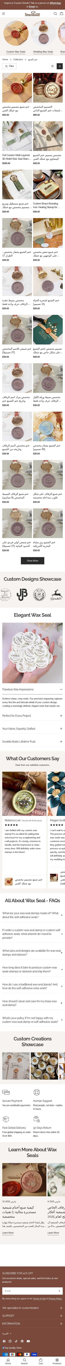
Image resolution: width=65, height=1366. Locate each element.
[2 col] (60, 66)
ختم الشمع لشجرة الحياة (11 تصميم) (46, 302)
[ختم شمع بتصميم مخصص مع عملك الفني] (17, 88)
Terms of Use (39, 1298)
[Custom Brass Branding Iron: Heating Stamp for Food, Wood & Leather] (48, 184)
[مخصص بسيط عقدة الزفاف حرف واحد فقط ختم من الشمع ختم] (17, 281)
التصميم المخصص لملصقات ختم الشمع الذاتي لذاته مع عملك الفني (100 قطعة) (47, 109)
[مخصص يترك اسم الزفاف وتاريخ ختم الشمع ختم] (17, 378)
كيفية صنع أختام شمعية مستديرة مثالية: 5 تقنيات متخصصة (19, 1212)
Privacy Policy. (55, 1298)
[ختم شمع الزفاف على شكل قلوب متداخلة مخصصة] (48, 475)
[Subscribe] (59, 1291)
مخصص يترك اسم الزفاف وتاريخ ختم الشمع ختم (16, 399)
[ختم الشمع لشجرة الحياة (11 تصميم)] (48, 281)
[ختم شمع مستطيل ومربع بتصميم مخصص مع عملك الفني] (17, 184)
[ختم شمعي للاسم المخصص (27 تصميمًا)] (17, 329)
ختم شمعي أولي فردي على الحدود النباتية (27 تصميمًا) (16, 544)
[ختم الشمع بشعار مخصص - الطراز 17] (17, 233)
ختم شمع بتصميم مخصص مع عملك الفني (15, 108)
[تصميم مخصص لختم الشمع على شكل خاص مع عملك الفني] (48, 329)
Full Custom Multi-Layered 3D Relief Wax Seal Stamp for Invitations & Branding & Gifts (16, 157)
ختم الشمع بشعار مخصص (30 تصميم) (46, 447)
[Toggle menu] (3, 14)
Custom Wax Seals (15, 51)
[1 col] (52, 66)
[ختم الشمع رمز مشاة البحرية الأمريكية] (48, 523)
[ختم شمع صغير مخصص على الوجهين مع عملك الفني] (48, 233)
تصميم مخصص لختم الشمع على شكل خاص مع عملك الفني (47, 350)
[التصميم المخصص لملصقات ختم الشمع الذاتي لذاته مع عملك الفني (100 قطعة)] (48, 88)
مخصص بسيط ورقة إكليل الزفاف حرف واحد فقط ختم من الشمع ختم (46, 399)
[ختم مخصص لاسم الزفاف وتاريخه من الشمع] (17, 426)
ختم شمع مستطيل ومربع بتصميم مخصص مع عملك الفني (15, 205)
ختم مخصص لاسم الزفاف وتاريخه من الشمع (16, 447)
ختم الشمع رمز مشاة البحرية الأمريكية (44, 544)
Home (5, 59)
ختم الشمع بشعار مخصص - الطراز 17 (16, 254)
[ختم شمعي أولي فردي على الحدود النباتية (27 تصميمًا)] (17, 523)
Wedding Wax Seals (43, 51)
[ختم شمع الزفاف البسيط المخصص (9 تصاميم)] (17, 475)
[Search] (55, 14)
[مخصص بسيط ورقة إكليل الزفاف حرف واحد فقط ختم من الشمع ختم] (48, 378)
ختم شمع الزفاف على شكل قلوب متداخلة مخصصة (47, 496)
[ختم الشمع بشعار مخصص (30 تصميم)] (48, 426)
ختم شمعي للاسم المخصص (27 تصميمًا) (16, 350)
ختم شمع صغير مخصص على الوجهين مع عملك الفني (45, 254)
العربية (5, 1333)
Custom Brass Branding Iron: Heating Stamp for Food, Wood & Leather (45, 205)
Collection (18, 59)
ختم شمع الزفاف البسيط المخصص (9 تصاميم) (15, 496)
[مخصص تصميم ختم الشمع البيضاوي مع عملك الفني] (48, 136)
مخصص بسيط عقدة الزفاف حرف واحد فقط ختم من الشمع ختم (15, 302)
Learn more (8, 1232)
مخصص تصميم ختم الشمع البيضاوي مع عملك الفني (47, 157)
